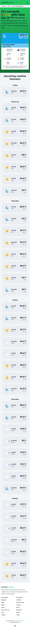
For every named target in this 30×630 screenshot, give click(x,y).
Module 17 (21, 621)
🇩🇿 (4, 6)
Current (7, 2)
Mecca (3, 607)
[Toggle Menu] (27, 2)
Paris (2, 612)
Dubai (3, 605)
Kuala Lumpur (20, 602)
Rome (18, 607)
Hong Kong (19, 597)
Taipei (18, 612)
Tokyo (18, 615)
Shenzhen (19, 610)
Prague (3, 615)
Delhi (2, 602)
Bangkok (3, 600)
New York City (5, 610)
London (18, 605)
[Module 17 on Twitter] (15, 626)
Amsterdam (4, 597)
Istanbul (18, 600)
